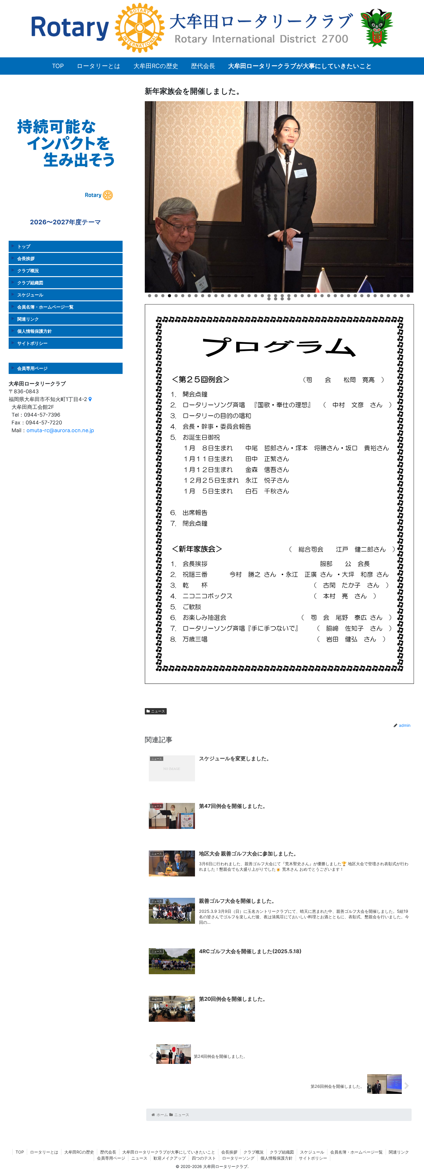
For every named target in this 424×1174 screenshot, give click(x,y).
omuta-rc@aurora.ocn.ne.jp (60, 430)
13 (229, 295)
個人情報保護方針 (34, 330)
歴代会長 (108, 1151)
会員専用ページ (32, 368)
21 (282, 295)
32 (355, 295)
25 (308, 295)
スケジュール (30, 294)
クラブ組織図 (30, 282)
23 (295, 295)
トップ (23, 246)
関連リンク (28, 318)
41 (269, 298)
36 (381, 295)
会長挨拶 (26, 258)
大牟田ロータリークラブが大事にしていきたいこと (168, 1151)
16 (249, 295)
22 (288, 295)
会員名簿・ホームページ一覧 (45, 306)
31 (348, 295)
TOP (20, 1151)
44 (288, 298)
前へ (134, 195)
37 (388, 295)
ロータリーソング (238, 1158)
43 (282, 298)
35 (375, 295)
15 (242, 295)
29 (335, 295)
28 (328, 295)
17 (255, 295)
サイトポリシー (32, 342)
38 (395, 295)
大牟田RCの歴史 (79, 1151)
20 (275, 295)
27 (322, 295)
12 (222, 295)
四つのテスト (204, 1158)
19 (269, 295)
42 (275, 298)
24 (302, 295)
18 (262, 295)
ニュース (158, 711)
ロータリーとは (44, 1151)
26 (315, 295)
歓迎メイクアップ (169, 1158)
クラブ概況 (28, 270)
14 (235, 295)
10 (209, 295)
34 (368, 295)
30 (342, 295)
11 (215, 295)
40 (408, 295)
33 (361, 295)
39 (401, 295)
